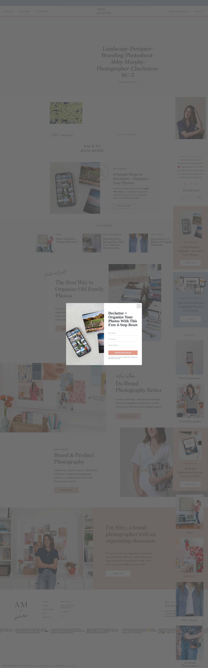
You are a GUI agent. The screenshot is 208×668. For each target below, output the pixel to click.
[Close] (139, 306)
